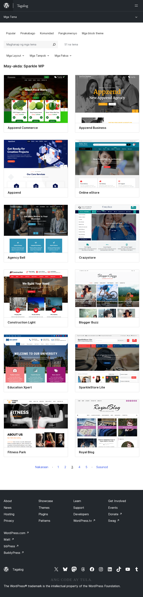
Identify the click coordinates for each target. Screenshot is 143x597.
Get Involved (117, 501)
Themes (44, 507)
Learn (77, 501)
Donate (115, 514)
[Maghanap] (54, 44)
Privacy (9, 521)
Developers (81, 514)
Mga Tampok (38, 55)
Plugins (43, 514)
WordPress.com (16, 533)
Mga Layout (14, 55)
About (8, 501)
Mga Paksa (61, 55)
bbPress (11, 546)
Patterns (44, 521)
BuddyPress (14, 553)
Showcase (46, 501)
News (8, 507)
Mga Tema (10, 16)
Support (78, 507)
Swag (114, 521)
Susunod (102, 467)
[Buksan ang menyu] (137, 5)
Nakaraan (41, 467)
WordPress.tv (84, 521)
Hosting (9, 514)
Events (113, 507)
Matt (9, 539)
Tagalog (17, 569)
